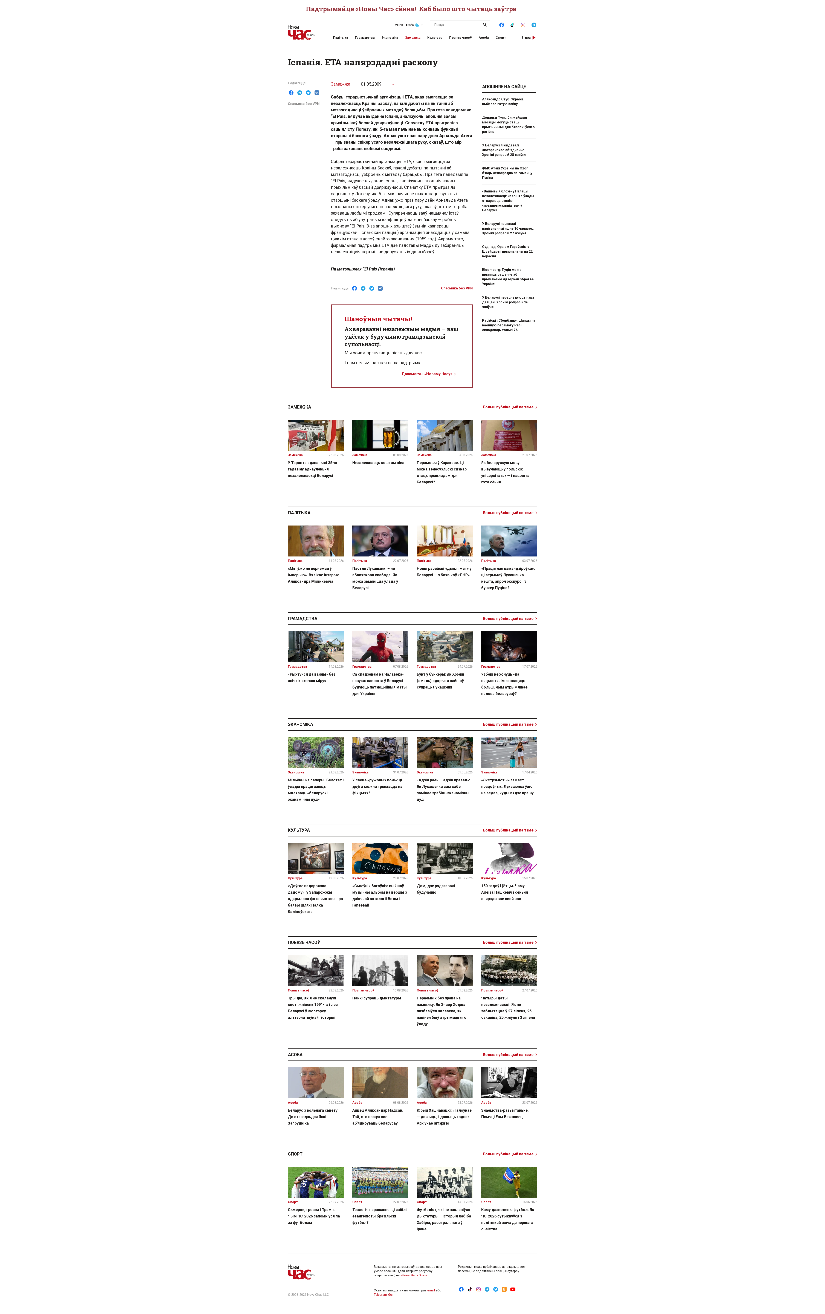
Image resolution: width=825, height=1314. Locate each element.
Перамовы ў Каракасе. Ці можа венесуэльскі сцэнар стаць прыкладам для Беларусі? (442, 472)
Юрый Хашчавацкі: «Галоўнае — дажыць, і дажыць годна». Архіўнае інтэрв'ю (444, 1116)
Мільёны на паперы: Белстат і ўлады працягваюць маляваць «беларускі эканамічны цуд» (316, 790)
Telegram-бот (384, 1295)
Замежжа (412, 38)
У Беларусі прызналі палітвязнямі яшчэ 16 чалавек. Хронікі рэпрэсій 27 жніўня (508, 228)
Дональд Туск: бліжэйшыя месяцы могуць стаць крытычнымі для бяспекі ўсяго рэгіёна (508, 124)
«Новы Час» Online (413, 1275)
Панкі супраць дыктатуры (376, 998)
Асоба (484, 38)
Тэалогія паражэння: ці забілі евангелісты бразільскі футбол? (379, 1216)
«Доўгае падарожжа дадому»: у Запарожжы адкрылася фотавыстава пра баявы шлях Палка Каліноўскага (315, 899)
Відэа (526, 38)
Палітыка (340, 38)
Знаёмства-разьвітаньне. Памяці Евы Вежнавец (505, 1113)
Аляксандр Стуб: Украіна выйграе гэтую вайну (503, 101)
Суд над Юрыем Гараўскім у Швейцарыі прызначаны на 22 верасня (507, 251)
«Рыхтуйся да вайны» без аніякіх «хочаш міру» (311, 677)
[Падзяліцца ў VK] (317, 92)
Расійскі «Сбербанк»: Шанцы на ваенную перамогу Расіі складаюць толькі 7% (508, 325)
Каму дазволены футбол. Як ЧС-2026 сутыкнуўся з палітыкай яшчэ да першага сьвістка (507, 1219)
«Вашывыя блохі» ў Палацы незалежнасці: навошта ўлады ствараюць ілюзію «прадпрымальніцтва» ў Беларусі (508, 200)
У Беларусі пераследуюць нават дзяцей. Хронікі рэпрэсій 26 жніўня (509, 302)
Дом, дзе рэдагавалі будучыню (436, 889)
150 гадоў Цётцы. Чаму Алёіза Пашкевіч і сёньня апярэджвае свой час (504, 892)
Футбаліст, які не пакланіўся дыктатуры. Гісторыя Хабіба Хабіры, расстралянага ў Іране (444, 1219)
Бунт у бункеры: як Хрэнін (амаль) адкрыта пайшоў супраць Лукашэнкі (440, 680)
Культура (434, 38)
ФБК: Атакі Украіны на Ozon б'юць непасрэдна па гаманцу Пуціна (507, 173)
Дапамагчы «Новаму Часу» (427, 374)
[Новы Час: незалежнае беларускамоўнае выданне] (305, 30)
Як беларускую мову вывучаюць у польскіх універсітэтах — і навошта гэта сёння (505, 472)
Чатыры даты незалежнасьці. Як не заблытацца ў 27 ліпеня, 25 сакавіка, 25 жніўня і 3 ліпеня (508, 1008)
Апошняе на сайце (504, 86)
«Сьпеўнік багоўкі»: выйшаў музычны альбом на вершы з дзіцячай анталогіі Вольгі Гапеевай (379, 895)
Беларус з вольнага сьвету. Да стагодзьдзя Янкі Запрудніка (313, 1116)
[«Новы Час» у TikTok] (512, 24)
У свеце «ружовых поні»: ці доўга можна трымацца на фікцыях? (377, 786)
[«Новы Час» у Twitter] (495, 1289)
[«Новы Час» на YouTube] (513, 1289)
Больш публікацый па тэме (508, 407)
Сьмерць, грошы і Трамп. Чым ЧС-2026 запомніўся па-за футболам (314, 1216)
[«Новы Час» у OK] (504, 1289)
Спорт (501, 38)
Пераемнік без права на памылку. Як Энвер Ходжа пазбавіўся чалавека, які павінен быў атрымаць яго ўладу (441, 1011)
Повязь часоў (460, 38)
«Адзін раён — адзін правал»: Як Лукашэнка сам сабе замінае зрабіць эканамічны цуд (443, 790)
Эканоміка (390, 38)
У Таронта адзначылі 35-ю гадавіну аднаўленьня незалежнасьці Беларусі (312, 469)
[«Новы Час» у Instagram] (523, 24)
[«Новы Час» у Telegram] (534, 24)
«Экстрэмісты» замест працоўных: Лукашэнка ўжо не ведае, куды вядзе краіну (507, 786)
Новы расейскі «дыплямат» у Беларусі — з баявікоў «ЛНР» (444, 571)
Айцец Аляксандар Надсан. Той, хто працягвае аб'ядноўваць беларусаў (377, 1116)
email (431, 1290)
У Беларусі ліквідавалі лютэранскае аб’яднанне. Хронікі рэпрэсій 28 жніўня (504, 150)
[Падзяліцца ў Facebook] (291, 92)
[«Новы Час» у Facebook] (501, 24)
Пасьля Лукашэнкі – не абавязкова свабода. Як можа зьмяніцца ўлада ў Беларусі (375, 578)
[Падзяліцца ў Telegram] (299, 92)
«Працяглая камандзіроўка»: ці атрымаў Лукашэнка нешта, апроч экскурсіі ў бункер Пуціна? (508, 578)
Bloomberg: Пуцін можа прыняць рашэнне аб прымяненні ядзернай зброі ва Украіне (508, 277)
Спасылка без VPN (303, 104)
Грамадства (365, 38)
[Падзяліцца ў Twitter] (308, 92)
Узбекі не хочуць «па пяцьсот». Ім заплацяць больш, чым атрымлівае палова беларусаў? (504, 684)
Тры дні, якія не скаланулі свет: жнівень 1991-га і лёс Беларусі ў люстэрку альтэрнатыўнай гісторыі (313, 1008)
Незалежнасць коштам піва (378, 462)
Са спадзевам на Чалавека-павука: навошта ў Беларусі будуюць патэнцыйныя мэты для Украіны (379, 684)
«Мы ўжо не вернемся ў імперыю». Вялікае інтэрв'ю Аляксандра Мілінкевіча (313, 575)
